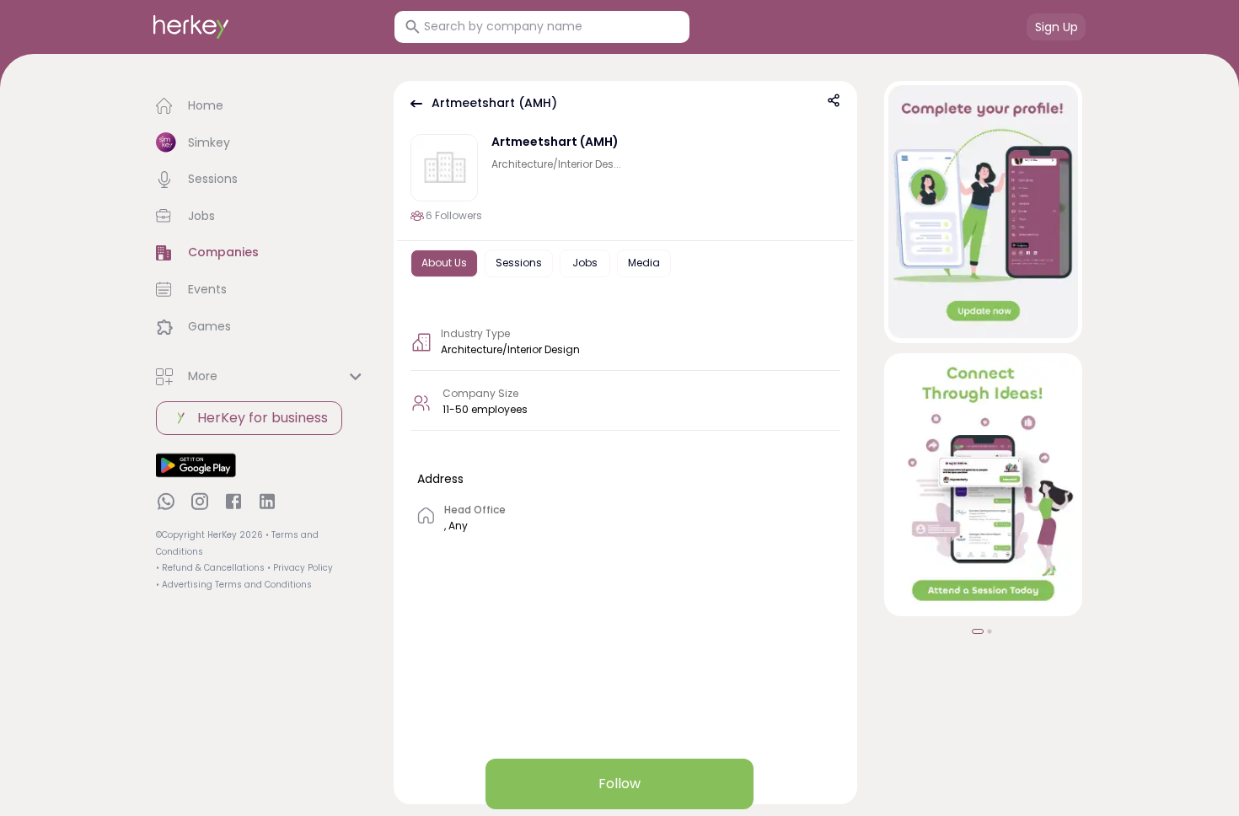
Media (644, 262)
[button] (261, 106)
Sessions (519, 262)
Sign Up (1056, 27)
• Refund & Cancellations (210, 567)
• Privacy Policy (300, 567)
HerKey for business (262, 417)
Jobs (585, 262)
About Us (444, 262)
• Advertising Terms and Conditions (234, 584)
